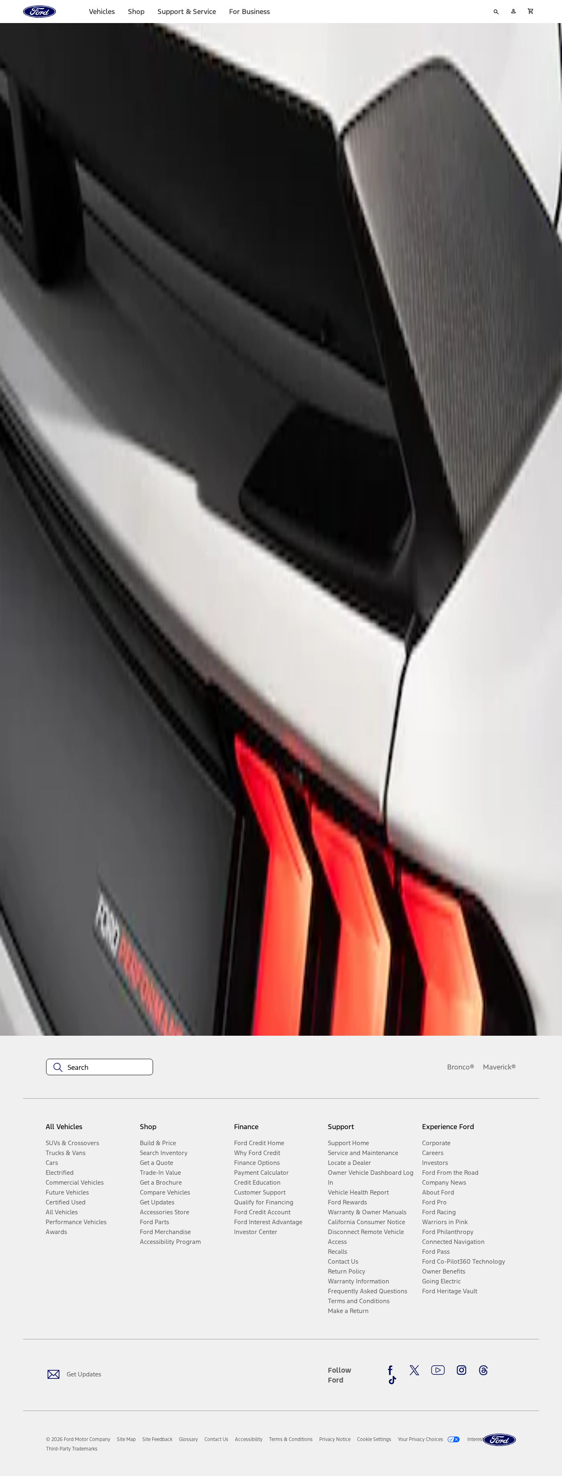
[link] (126, 1439)
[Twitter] (414, 1370)
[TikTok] (392, 1380)
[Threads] (483, 1370)
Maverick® (499, 1067)
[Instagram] (462, 1370)
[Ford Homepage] (499, 1440)
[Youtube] (438, 1370)
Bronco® (460, 1067)
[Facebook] (392, 1370)
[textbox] (99, 1067)
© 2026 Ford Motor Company (78, 1439)
